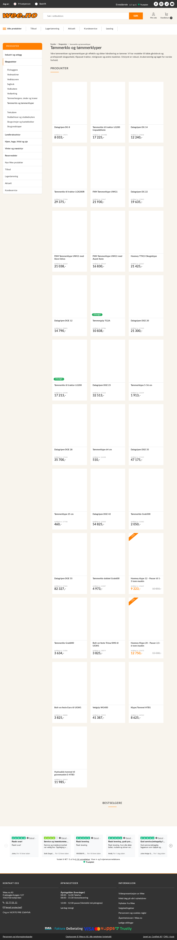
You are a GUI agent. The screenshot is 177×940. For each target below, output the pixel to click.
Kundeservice (90, 29)
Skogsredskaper (14, 127)
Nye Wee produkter (14, 163)
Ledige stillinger (126, 923)
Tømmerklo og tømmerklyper (20, 103)
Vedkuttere (12, 89)
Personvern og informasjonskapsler (17, 937)
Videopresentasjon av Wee (131, 894)
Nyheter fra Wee (127, 903)
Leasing (109, 29)
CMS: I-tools (169, 937)
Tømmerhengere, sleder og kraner (22, 98)
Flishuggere (12, 70)
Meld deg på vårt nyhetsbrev (132, 898)
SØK (135, 16)
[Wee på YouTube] (172, 4)
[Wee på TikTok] (167, 4)
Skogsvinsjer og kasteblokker (20, 122)
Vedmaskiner (13, 75)
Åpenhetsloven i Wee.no (130, 918)
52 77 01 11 (11, 903)
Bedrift (42, 4)
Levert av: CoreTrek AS (152, 937)
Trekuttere (11, 112)
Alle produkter (14, 29)
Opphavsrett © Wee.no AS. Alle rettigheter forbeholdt (88, 937)
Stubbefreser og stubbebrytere (21, 117)
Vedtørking (12, 94)
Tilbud (33, 29)
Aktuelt (71, 29)
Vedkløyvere (13, 80)
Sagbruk (10, 84)
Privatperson (24, 4)
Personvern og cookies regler (132, 913)
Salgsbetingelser (126, 908)
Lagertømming (52, 29)
